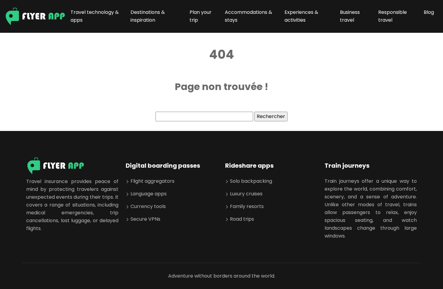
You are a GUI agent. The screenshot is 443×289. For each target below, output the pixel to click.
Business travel (350, 16)
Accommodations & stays (248, 16)
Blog (429, 12)
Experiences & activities (301, 16)
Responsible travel (392, 16)
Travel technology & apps (95, 16)
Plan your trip (201, 16)
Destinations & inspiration (147, 16)
